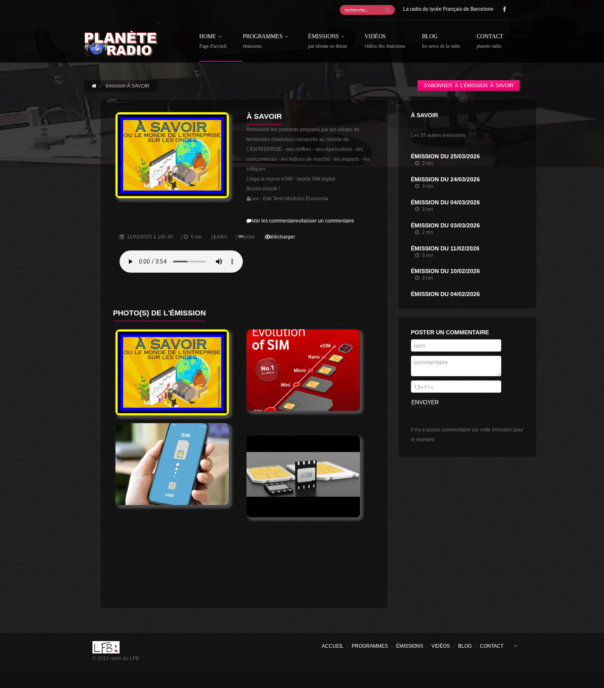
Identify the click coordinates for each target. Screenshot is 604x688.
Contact (490, 41)
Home (212, 41)
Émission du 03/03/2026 (445, 225)
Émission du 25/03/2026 (445, 156)
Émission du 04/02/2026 (445, 294)
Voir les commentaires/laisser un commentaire (302, 221)
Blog (441, 41)
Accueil (332, 646)
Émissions (327, 41)
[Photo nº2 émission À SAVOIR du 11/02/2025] (309, 370)
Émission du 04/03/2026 (445, 202)
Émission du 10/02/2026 (445, 271)
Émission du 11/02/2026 (445, 248)
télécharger (282, 237)
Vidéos (385, 41)
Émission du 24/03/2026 (445, 179)
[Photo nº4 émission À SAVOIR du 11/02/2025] (178, 464)
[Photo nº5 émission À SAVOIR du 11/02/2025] (309, 476)
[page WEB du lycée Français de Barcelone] (115, 647)
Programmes (263, 41)
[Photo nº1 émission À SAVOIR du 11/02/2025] (178, 372)
